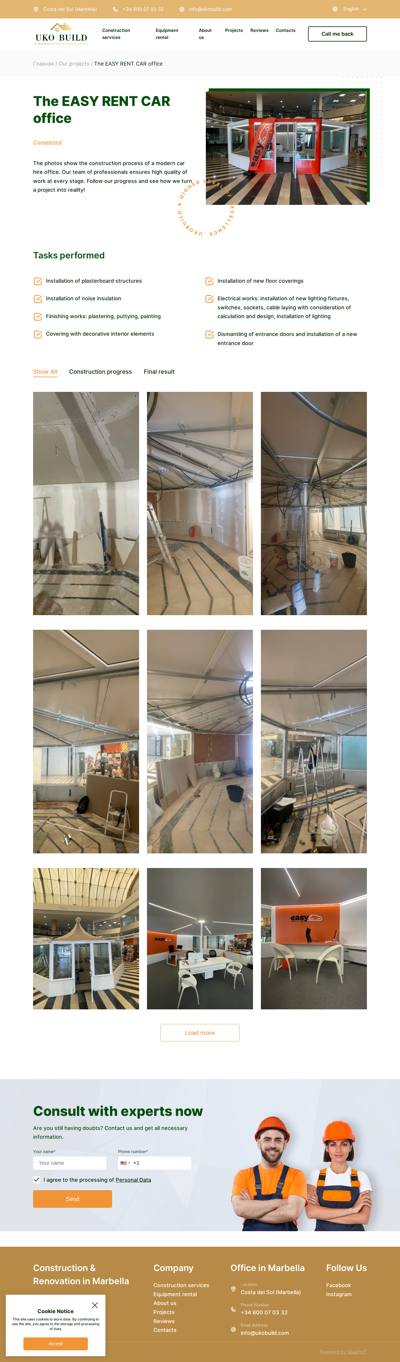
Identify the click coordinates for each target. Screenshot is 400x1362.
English (351, 9)
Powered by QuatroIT (343, 1352)
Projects (234, 30)
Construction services (181, 1285)
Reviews (259, 30)
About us (165, 1303)
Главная (43, 64)
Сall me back (337, 34)
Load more (200, 1032)
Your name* (44, 1151)
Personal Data (133, 1180)
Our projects (74, 64)
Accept (56, 1343)
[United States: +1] (125, 1163)
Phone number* (133, 1151)
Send (72, 1199)
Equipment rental (175, 1294)
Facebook (338, 1285)
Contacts (285, 30)
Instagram (339, 1294)
